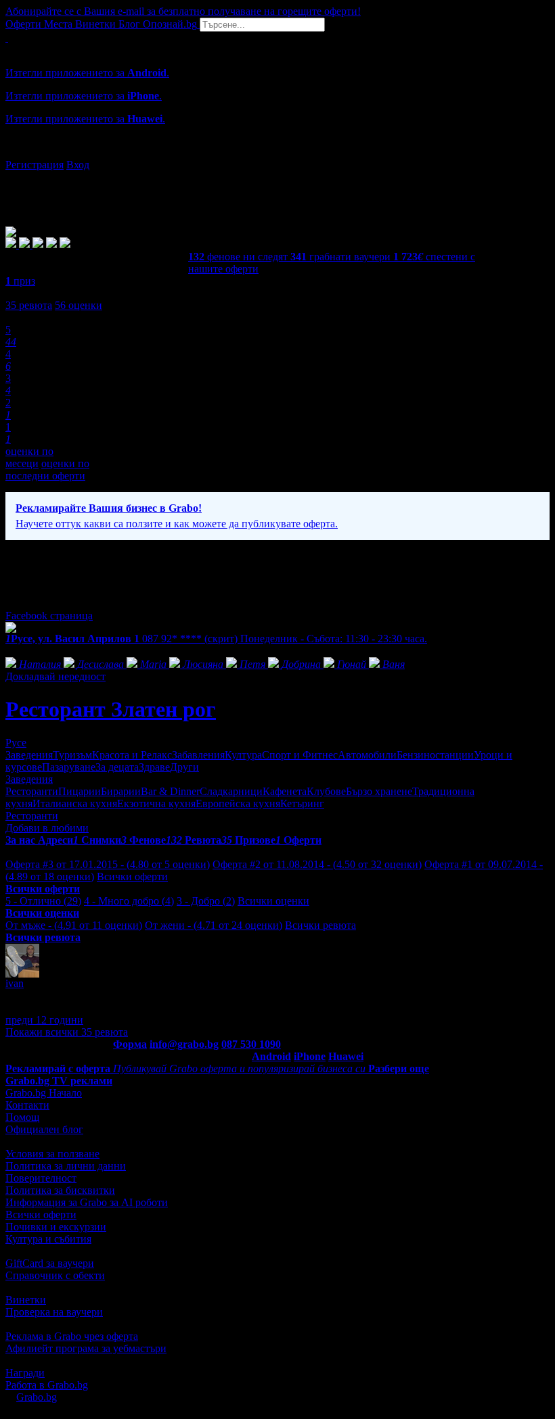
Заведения (29, 755)
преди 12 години (44, 1020)
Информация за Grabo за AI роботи (86, 1202)
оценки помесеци (29, 457)
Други (184, 767)
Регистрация (34, 164)
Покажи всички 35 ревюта (66, 1032)
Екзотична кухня (156, 803)
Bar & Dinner (170, 791)
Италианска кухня (74, 803)
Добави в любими (47, 828)
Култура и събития (48, 1239)
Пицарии (79, 791)
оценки (78, 305)
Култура (243, 755)
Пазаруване (68, 767)
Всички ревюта (320, 925)
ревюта (28, 305)
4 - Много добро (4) (129, 901)
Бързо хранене (379, 791)
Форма (130, 1044)
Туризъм (72, 755)
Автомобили (367, 755)
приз (20, 281)
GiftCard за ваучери (49, 1263)
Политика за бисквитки (60, 1190)
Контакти (27, 1105)
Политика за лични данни (65, 1166)
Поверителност (40, 1178)
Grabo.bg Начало (43, 1093)
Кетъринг (302, 803)
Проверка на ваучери (54, 1312)
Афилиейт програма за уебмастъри (85, 1348)
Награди (25, 1372)
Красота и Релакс (132, 755)
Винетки (25, 1299)
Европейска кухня (238, 803)
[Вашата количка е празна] (6, 37)
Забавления (198, 755)
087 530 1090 (251, 1044)
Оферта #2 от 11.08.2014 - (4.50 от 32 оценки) (317, 864)
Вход (77, 164)
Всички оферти (132, 876)
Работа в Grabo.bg (46, 1385)
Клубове (326, 791)
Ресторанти (31, 791)
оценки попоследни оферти (47, 469)
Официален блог (44, 1129)
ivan (14, 983)
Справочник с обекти (55, 1275)
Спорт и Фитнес (300, 755)
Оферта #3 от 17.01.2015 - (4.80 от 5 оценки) (107, 864)
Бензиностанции (435, 755)
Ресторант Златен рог (110, 709)
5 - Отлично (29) (43, 901)
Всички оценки (273, 901)
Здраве (154, 767)
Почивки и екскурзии (55, 1226)
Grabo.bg (36, 1397)
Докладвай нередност (55, 676)
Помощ (22, 1117)
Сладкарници (231, 791)
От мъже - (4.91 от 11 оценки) (73, 925)
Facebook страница (49, 615)
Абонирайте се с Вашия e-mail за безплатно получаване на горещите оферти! (183, 11)
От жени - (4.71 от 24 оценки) (213, 925)
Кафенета (285, 791)
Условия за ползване (52, 1153)
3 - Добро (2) (206, 901)
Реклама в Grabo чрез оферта (71, 1336)
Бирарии (121, 791)
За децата (117, 767)
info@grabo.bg (184, 1044)
